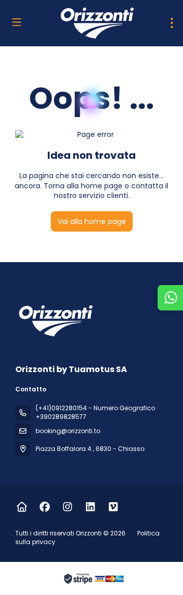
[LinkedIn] (90, 507)
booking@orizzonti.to (68, 431)
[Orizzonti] (54, 320)
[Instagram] (67, 507)
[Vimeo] (113, 507)
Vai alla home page (91, 221)
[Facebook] (44, 507)
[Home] (21, 507)
